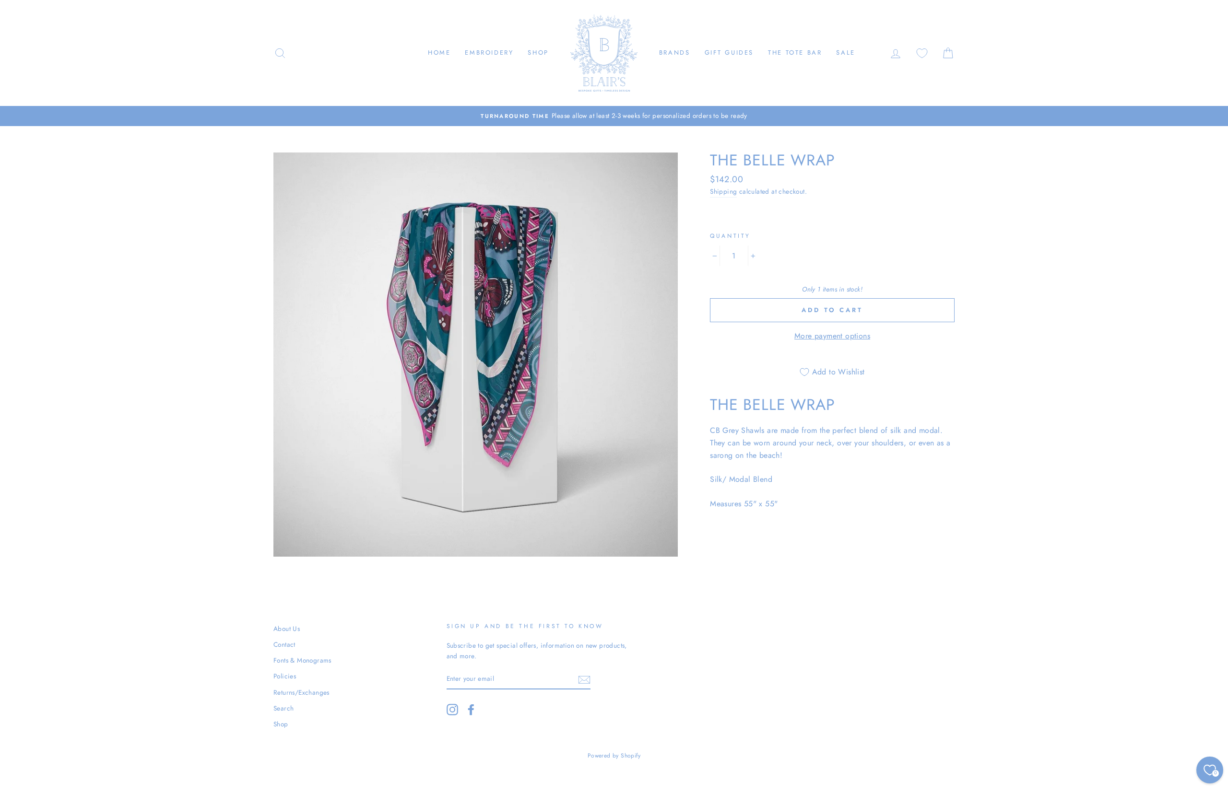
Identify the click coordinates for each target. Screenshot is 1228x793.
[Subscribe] (584, 679)
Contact (284, 644)
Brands (674, 52)
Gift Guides (729, 52)
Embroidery (489, 52)
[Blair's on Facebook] (471, 709)
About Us (286, 628)
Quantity (730, 236)
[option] (614, 116)
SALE (845, 52)
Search (283, 708)
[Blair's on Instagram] (452, 709)
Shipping (723, 191)
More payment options (832, 335)
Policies (284, 676)
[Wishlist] (922, 53)
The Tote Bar (795, 52)
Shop (538, 52)
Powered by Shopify (614, 755)
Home (439, 52)
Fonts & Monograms (302, 660)
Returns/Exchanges (301, 692)
